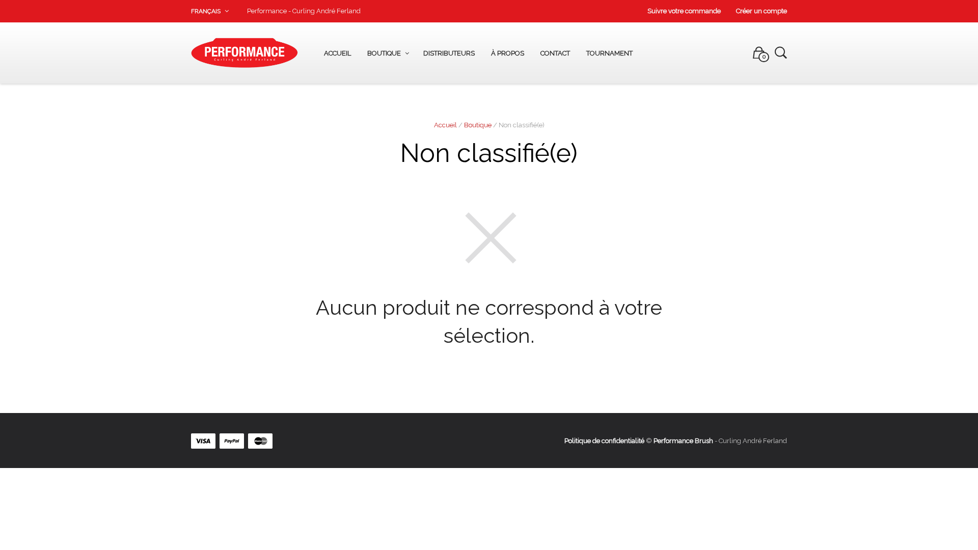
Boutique (384, 53)
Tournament (609, 53)
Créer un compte (761, 11)
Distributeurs (449, 53)
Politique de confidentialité (604, 441)
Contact (555, 53)
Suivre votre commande (684, 11)
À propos (507, 53)
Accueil (337, 53)
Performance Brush (683, 441)
